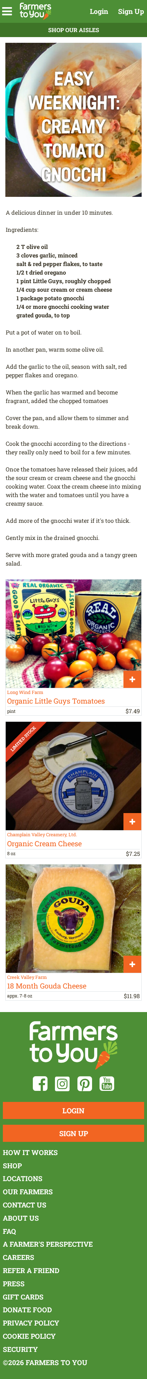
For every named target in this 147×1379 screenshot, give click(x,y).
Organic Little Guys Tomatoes (56, 700)
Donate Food (27, 1309)
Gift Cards (23, 1296)
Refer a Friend (31, 1270)
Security (20, 1349)
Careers (18, 1257)
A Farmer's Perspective (48, 1244)
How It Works (30, 1152)
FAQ (9, 1231)
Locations (22, 1178)
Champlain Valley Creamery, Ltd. (42, 834)
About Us (21, 1218)
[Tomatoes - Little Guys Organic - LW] (73, 633)
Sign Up (131, 11)
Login (99, 11)
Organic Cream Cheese (44, 843)
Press (14, 1283)
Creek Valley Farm (27, 977)
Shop (12, 1165)
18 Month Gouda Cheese (46, 985)
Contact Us (24, 1204)
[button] (7, 11)
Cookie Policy (29, 1336)
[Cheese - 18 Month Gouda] (73, 918)
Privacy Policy (31, 1322)
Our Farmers (28, 1191)
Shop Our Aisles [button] (73, 30)
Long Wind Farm (25, 692)
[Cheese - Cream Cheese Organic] (73, 776)
